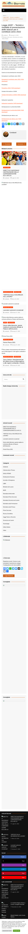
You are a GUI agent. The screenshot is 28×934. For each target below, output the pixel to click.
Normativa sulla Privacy (9, 507)
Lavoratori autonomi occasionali (13, 310)
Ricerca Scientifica (8, 513)
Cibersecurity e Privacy (9, 470)
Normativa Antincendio (9, 493)
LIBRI (4, 483)
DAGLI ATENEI (7, 473)
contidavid (5, 35)
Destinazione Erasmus (9, 477)
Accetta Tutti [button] (16, 930)
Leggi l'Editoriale (9, 575)
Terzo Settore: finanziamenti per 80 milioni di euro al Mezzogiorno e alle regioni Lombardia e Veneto (13, 361)
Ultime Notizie (5, 38)
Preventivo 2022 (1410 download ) (11, 88)
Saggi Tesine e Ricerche (9, 517)
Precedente (7, 144)
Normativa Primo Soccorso (10, 497)
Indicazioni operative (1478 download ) (12, 103)
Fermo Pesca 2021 (9, 342)
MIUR (5, 322)
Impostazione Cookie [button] (7, 930)
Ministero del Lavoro (7, 37)
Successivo (20, 144)
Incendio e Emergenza (9, 480)
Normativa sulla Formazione (10, 503)
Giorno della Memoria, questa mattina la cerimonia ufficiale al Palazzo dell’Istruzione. (13, 327)
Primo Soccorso (7, 510)
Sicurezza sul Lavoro (17, 37)
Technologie (6, 523)
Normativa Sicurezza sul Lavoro (11, 500)
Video (4, 530)
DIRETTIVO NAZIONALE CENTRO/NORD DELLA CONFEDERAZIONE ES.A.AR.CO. (12, 428)
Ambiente (5, 466)
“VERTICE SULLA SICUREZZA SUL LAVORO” (12, 434)
